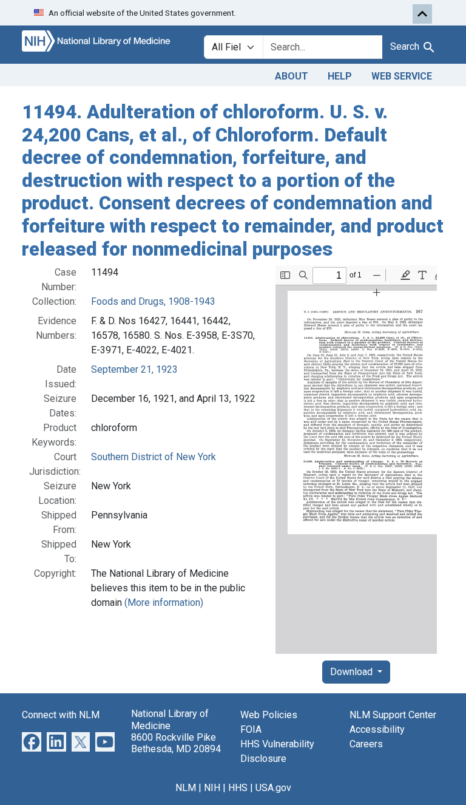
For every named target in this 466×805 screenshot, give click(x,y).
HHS (238, 787)
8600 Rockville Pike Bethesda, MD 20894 (176, 743)
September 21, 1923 (134, 369)
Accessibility (377, 729)
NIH (212, 787)
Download (352, 672)
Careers (366, 744)
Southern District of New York (153, 457)
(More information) (163, 602)
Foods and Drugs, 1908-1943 (153, 301)
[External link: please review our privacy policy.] (31, 741)
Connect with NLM (61, 715)
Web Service (401, 76)
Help (340, 76)
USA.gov (273, 787)
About (291, 76)
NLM (185, 787)
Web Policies (268, 715)
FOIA (251, 729)
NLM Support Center (393, 715)
